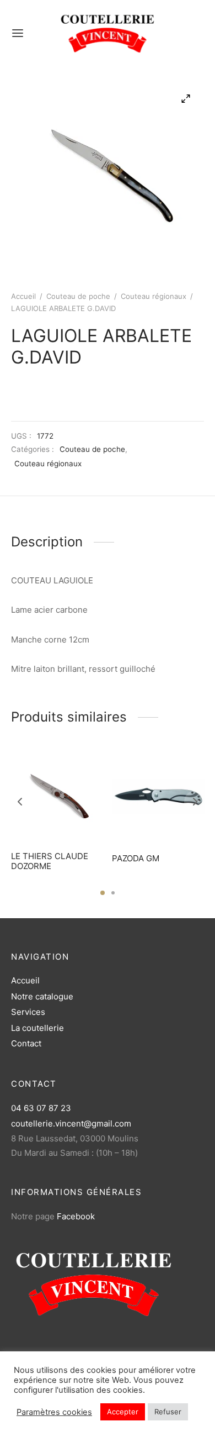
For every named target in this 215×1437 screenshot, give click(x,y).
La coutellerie (37, 1028)
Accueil (23, 296)
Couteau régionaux (153, 296)
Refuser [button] (167, 1411)
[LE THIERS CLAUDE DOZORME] (57, 796)
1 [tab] (102, 893)
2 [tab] (113, 892)
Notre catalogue (42, 996)
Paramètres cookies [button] (54, 1412)
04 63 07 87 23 (41, 1108)
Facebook (76, 1216)
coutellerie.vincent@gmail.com (71, 1123)
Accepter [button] (122, 1411)
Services (28, 1012)
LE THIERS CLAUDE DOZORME (49, 861)
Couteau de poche (78, 296)
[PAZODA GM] (158, 796)
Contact (26, 1043)
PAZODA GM (135, 858)
